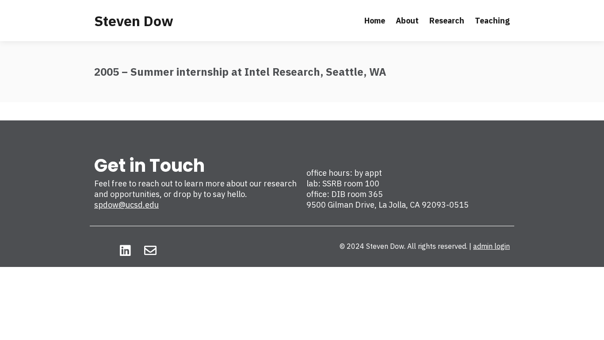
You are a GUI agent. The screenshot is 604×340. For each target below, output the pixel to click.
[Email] (150, 250)
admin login (491, 246)
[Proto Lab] (175, 250)
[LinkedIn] (125, 250)
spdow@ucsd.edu (126, 205)
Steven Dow (133, 21)
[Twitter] (100, 250)
